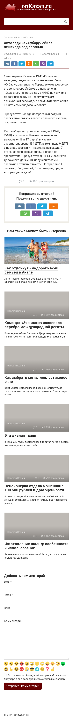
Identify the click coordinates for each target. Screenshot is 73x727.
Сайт (7, 608)
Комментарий (13, 621)
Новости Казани (50, 53)
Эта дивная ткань (20, 435)
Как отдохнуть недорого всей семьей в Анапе (31, 270)
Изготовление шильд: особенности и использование (36, 546)
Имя (8, 582)
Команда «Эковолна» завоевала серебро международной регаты (34, 324)
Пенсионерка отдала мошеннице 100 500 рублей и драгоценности (34, 488)
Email (8, 595)
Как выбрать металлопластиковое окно (35, 379)
